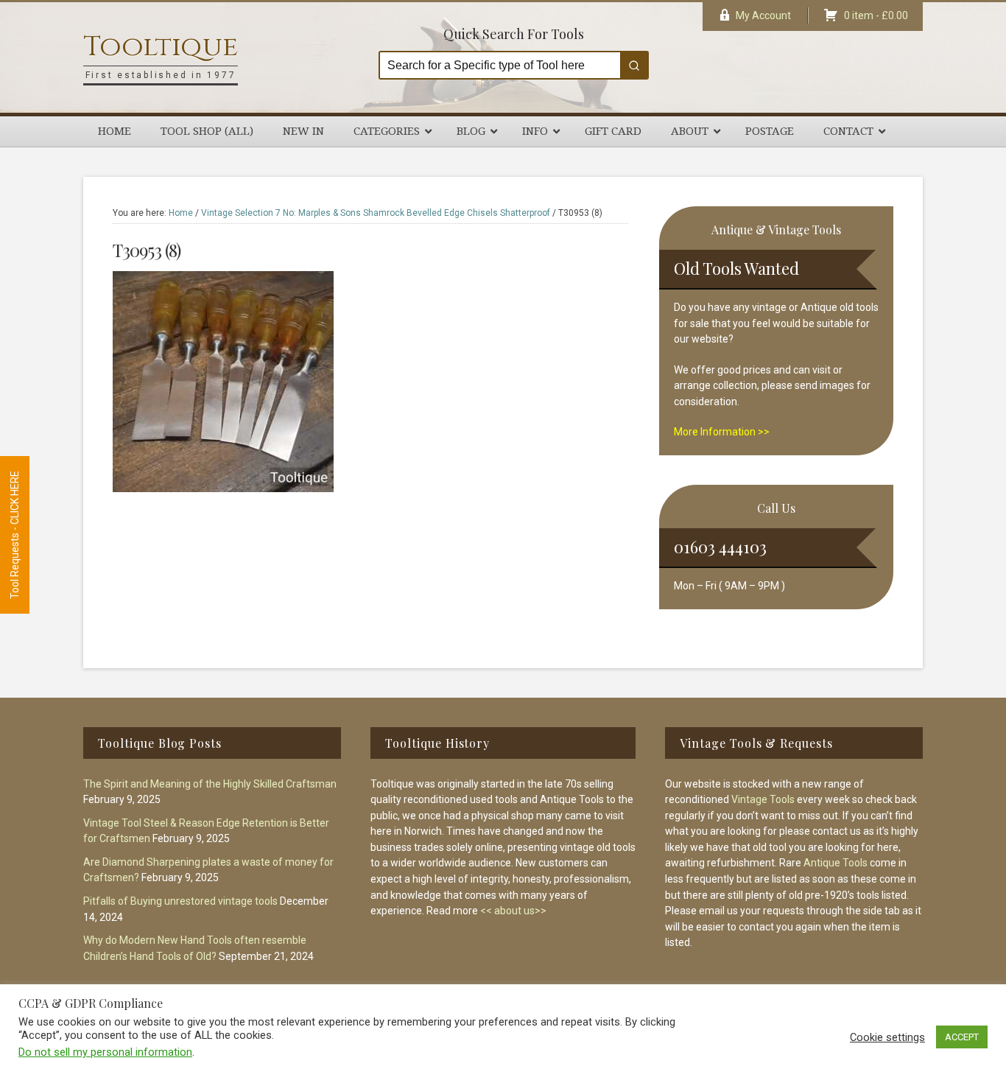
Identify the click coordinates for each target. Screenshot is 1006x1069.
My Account (763, 15)
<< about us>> (513, 910)
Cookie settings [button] (887, 1037)
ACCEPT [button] (962, 1036)
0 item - (876, 15)
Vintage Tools (763, 799)
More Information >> (722, 432)
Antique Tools (835, 863)
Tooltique (160, 47)
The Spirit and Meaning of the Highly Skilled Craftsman (210, 784)
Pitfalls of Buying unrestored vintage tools (180, 901)
